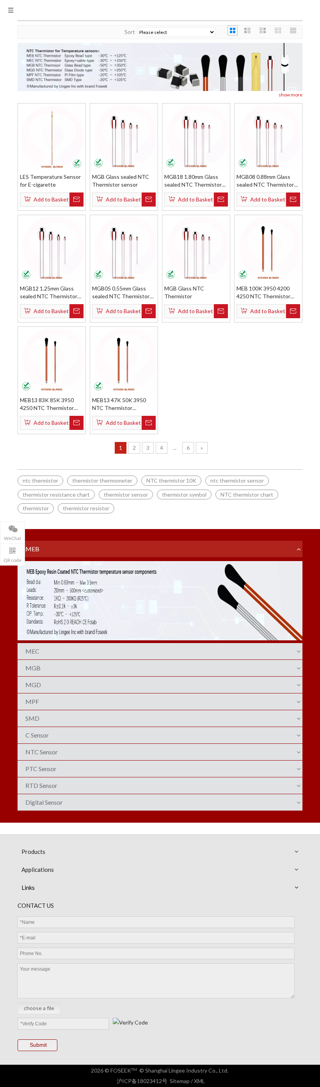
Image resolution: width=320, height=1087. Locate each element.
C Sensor (37, 735)
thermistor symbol (184, 494)
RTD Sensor (41, 785)
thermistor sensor (126, 494)
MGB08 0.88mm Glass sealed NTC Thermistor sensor (265, 181)
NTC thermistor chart (246, 494)
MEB (32, 548)
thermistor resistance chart (56, 494)
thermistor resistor (86, 508)
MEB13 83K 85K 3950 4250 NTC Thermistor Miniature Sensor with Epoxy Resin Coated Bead (51, 404)
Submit (38, 1045)
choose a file (39, 1008)
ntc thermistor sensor (237, 480)
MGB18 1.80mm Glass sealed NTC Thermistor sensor (193, 181)
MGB (33, 668)
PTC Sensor (41, 768)
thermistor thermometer (102, 480)
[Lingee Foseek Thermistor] (160, 66)
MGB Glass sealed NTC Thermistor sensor (120, 180)
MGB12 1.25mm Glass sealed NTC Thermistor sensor (48, 292)
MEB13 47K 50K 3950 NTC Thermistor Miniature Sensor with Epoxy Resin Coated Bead (123, 404)
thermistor (36, 508)
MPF (32, 701)
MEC (32, 651)
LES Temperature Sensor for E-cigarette (50, 180)
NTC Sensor (41, 752)
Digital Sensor (44, 802)
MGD (33, 684)
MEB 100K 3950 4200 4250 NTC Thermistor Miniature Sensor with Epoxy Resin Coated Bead (267, 292)
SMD (32, 718)
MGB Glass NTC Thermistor (184, 292)
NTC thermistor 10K (171, 480)
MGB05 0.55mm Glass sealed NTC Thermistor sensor (120, 292)
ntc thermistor (40, 480)
